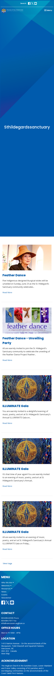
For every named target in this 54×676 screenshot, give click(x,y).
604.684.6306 (7, 618)
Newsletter (6, 597)
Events (4, 594)
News (3, 591)
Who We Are (7, 582)
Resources (6, 588)
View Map (5, 653)
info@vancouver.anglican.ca (12, 623)
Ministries (5, 585)
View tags (7, 563)
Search (23, 3)
